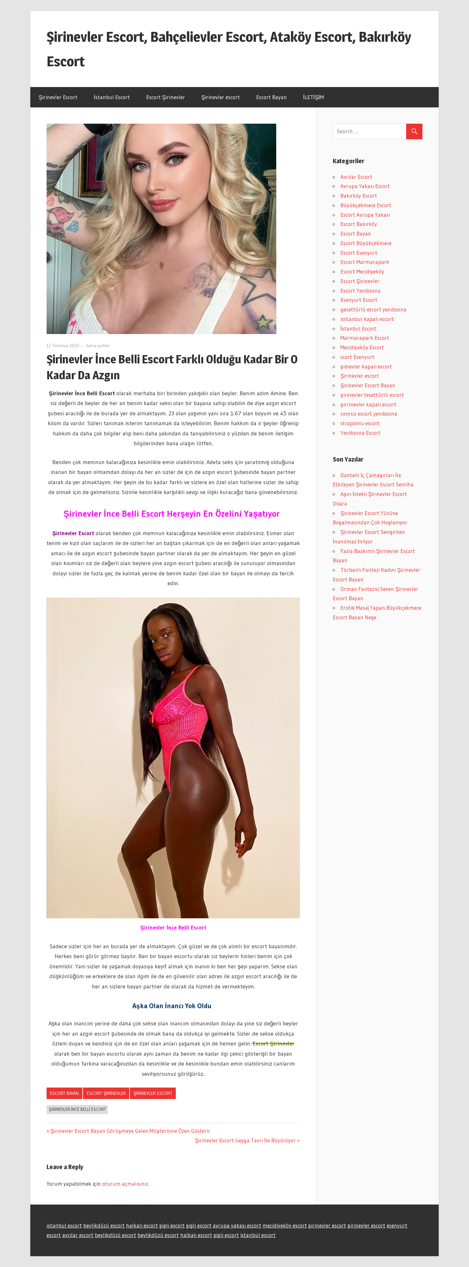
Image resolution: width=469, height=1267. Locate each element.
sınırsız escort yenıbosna (368, 413)
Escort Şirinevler (165, 97)
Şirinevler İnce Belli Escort (77, 1109)
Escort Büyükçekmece (365, 243)
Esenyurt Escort (358, 299)
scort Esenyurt (357, 356)
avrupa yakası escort (237, 1225)
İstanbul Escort (112, 97)
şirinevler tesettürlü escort (372, 394)
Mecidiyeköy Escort (362, 347)
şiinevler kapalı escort (366, 366)
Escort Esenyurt (358, 252)
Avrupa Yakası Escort (365, 186)
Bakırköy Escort (358, 195)
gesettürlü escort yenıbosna (373, 309)
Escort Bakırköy (358, 224)
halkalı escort (142, 1225)
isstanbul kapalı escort (367, 319)
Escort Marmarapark (364, 261)
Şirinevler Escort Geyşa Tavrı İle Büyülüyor (245, 1140)
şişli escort (172, 1225)
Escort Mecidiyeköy (362, 271)
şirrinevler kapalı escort (368, 404)
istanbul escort (64, 1225)
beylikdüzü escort (104, 1225)
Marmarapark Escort (364, 337)
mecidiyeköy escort (285, 1225)
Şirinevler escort (220, 97)
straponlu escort (360, 423)
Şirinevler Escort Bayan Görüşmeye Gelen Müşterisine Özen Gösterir (130, 1130)
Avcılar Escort (356, 176)
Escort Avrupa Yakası (365, 214)
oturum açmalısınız (125, 1183)
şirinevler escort (327, 1225)
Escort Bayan (271, 97)
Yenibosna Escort (360, 432)
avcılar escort (77, 1235)
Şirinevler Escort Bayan (367, 385)
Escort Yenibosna (360, 290)
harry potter (98, 345)
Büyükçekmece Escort (365, 205)
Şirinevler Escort (58, 97)
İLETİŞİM (313, 97)
